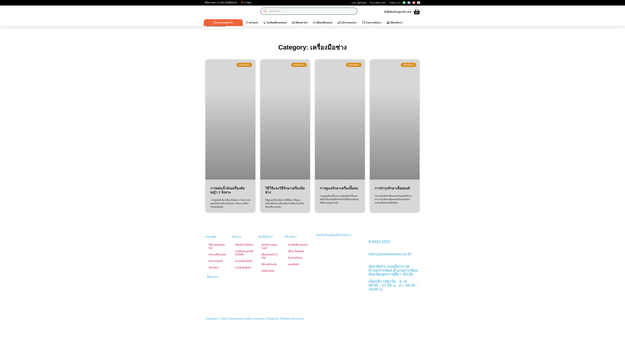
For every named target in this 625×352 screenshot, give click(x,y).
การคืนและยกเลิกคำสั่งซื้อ (244, 252)
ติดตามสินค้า (216, 261)
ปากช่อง (247, 2)
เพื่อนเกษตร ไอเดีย (269, 256)
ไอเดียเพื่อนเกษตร (276, 22)
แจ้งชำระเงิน (267, 271)
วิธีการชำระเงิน (269, 264)
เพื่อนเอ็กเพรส (324, 22)
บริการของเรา (348, 22)
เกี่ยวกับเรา (396, 22)
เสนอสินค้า (293, 264)
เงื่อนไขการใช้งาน (244, 245)
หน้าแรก (253, 22)
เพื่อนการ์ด (301, 22)
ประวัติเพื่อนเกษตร (298, 245)
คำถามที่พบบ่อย (217, 254)
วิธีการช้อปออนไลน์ (217, 246)
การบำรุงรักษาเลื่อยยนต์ (392, 188)
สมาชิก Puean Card (269, 246)
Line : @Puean (359, 3)
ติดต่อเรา (214, 267)
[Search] (265, 11)
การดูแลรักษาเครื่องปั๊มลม (339, 188)
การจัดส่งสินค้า (243, 267)
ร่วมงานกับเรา (373, 22)
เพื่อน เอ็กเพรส (296, 251)
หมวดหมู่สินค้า (224, 22)
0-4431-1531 (379, 3)
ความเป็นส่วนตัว (243, 261)
